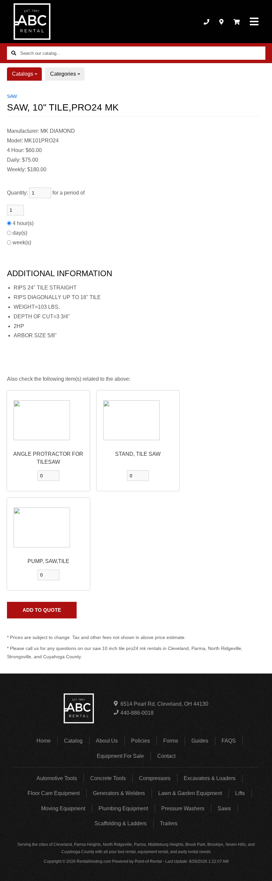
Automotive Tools (56, 778)
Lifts (240, 793)
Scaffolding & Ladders (121, 823)
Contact (166, 756)
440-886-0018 (137, 713)
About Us (107, 741)
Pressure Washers (182, 808)
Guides (199, 741)
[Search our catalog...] (13, 53)
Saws (224, 808)
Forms (170, 741)
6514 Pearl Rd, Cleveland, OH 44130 (164, 704)
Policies (140, 741)
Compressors (154, 778)
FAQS (229, 741)
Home (43, 741)
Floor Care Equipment (54, 793)
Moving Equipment (63, 808)
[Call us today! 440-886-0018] (206, 22)
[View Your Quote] (237, 22)
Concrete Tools (108, 778)
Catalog (73, 741)
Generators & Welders (119, 793)
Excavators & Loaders (210, 778)
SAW (12, 96)
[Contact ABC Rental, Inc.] (221, 22)
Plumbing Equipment (123, 808)
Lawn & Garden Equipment (190, 793)
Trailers (168, 823)
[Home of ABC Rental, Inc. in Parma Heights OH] (32, 21)
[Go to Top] (259, 869)
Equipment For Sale (120, 756)
